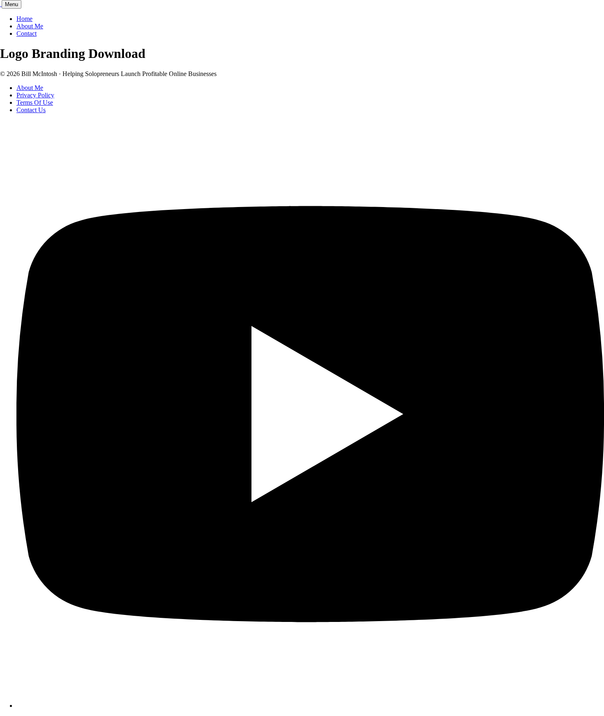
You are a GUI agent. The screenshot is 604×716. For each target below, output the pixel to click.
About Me (29, 26)
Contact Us (31, 109)
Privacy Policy (35, 95)
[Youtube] (310, 705)
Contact (26, 33)
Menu (11, 4)
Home (24, 18)
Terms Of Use (34, 102)
